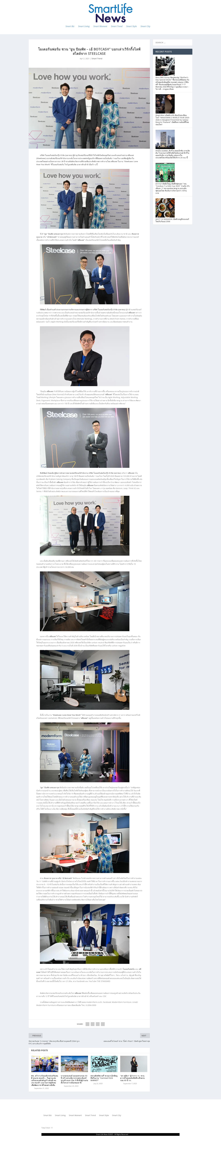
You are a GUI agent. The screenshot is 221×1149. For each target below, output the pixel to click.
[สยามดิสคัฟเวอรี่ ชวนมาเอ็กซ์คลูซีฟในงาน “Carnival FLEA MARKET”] (104, 1064)
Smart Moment (100, 26)
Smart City (145, 26)
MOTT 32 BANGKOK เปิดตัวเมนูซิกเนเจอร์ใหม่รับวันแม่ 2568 (172, 220)
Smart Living (84, 26)
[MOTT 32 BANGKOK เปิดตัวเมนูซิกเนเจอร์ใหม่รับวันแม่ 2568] (165, 217)
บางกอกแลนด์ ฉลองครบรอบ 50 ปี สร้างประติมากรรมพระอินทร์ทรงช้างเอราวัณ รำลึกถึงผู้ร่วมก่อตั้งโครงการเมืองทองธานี (74, 1079)
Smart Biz (69, 26)
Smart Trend (116, 26)
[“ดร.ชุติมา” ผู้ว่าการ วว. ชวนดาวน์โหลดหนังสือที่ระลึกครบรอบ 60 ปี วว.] (133, 1064)
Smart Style (131, 26)
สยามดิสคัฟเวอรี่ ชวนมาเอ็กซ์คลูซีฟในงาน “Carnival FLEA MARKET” (104, 1078)
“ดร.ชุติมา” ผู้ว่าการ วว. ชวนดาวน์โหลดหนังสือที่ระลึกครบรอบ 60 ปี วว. (132, 1078)
